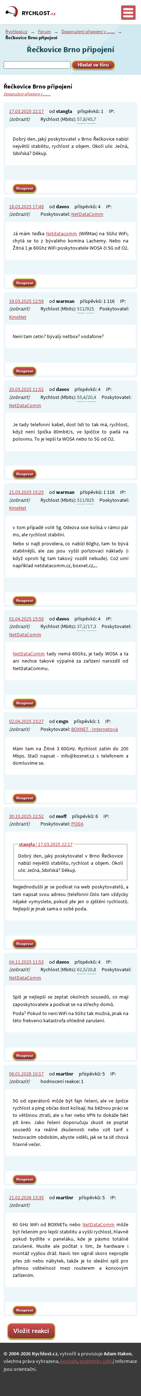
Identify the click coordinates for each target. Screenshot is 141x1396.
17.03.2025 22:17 (26, 111)
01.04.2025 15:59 (26, 618)
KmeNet (17, 317)
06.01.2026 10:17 (26, 1073)
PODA (77, 823)
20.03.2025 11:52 (26, 389)
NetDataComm (87, 214)
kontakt (68, 1361)
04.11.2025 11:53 (26, 962)
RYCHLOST (39, 13)
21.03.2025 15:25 (26, 492)
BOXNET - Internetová (94, 729)
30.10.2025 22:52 (26, 816)
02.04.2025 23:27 (26, 721)
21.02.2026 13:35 (26, 1197)
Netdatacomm (61, 233)
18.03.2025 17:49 (26, 206)
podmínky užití (96, 1361)
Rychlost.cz (16, 31)
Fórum (44, 31)
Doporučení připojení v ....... (88, 31)
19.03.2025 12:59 (26, 301)
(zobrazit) (19, 119)
